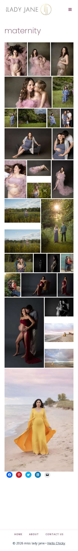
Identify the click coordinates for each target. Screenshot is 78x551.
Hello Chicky (56, 543)
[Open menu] (69, 9)
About (34, 534)
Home (18, 534)
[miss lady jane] (28, 9)
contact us (55, 534)
